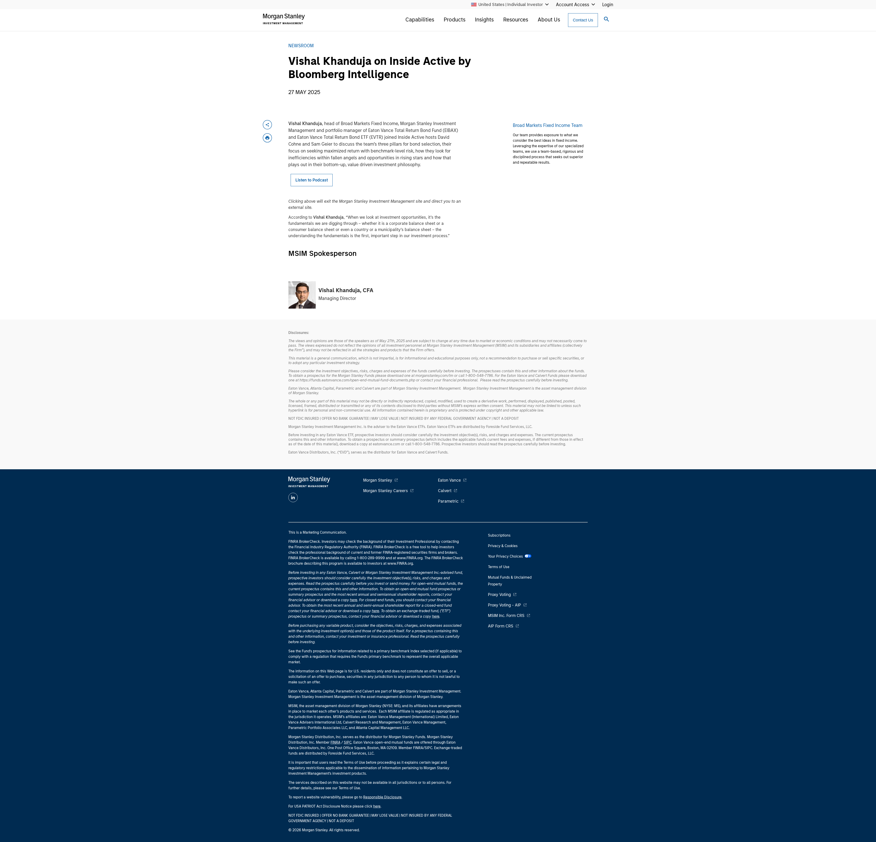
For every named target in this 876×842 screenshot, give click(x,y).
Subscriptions (499, 535)
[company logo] (284, 19)
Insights (484, 19)
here (353, 600)
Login (607, 4)
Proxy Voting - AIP (504, 605)
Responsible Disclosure (382, 797)
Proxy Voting (499, 594)
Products (454, 19)
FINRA (335, 742)
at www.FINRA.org (407, 558)
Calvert (444, 490)
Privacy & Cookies (503, 546)
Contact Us (583, 20)
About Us (549, 19)
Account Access (572, 4)
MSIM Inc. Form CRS (506, 615)
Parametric (448, 501)
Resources (515, 19)
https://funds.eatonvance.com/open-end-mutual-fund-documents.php (357, 380)
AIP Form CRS (500, 626)
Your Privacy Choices (506, 556)
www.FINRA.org (400, 563)
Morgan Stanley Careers (385, 490)
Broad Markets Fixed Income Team (547, 125)
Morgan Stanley (377, 480)
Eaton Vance (449, 480)
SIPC (348, 742)
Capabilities (419, 19)
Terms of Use (498, 567)
